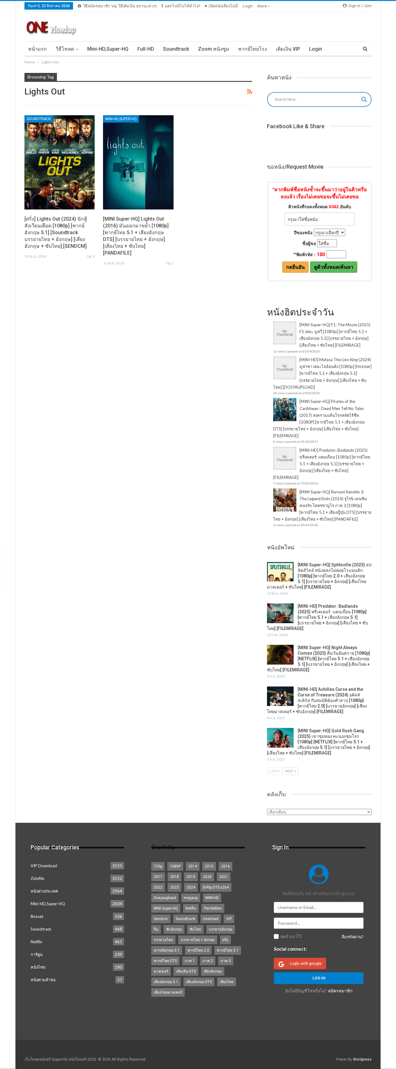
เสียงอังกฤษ (213, 971)
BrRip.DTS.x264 (216, 887)
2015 (209, 866)
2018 (174, 877)
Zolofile (37, 878)
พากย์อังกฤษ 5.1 (167, 950)
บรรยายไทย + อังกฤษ (198, 940)
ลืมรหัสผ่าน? (353, 936)
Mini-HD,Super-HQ (107, 49)
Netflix (36, 941)
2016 (225, 866)
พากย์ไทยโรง (252, 49)
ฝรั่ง (225, 940)
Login (248, 6)
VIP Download (44, 865)
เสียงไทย (227, 982)
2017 (158, 877)
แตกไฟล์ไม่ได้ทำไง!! (182, 6)
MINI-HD (212, 898)
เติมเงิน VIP (288, 49)
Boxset (37, 916)
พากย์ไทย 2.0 (198, 950)
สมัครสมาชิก (340, 990)
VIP (229, 919)
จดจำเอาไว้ (291, 936)
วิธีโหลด (65, 49)
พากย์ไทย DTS (165, 961)
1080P (175, 866)
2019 (191, 877)
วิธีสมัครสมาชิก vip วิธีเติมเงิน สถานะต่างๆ (120, 6)
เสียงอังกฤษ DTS (199, 982)
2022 (158, 887)
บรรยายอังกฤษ (220, 929)
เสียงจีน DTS (186, 971)
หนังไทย (38, 967)
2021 (223, 877)
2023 (174, 887)
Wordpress (362, 1059)
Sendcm (161, 919)
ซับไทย (195, 929)
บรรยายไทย (163, 940)
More (262, 6)
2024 (191, 887)
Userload (210, 919)
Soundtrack (176, 49)
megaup (191, 898)
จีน (156, 929)
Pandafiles (213, 908)
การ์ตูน (37, 954)
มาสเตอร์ (161, 971)
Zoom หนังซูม (213, 49)
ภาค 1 (190, 961)
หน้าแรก (37, 49)
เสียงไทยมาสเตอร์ (168, 992)
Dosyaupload (165, 898)
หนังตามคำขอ (43, 979)
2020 (207, 877)
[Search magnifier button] (364, 99)
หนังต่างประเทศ (44, 891)
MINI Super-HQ (166, 908)
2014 (192, 866)
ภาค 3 (226, 961)
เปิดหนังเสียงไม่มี (223, 6)
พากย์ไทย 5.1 (228, 950)
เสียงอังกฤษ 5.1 (166, 982)
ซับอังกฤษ (174, 929)
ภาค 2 (208, 961)
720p (158, 866)
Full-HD (145, 49)
